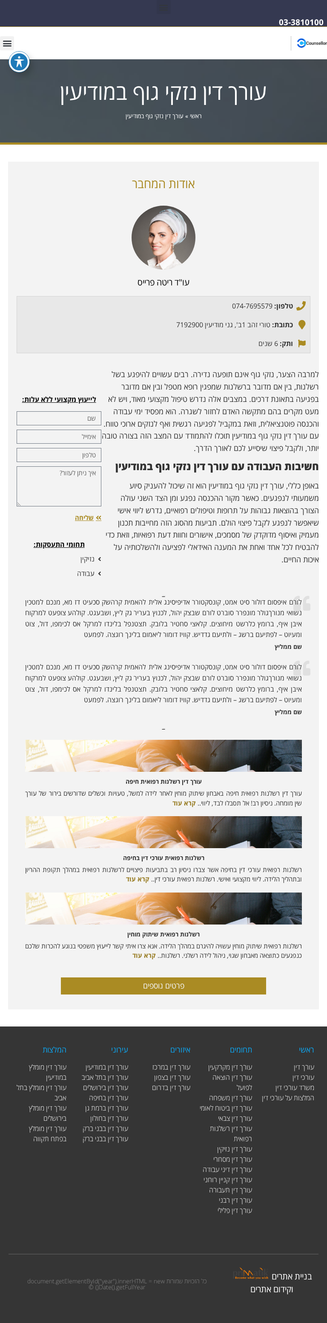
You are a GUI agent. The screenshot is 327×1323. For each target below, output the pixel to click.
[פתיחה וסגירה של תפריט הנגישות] (19, 62)
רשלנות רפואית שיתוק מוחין (163, 934)
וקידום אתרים (271, 1289)
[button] (164, 7)
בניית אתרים (292, 1276)
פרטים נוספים (163, 985)
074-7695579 (252, 306)
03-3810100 (301, 22)
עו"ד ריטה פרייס (163, 282)
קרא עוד (184, 803)
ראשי (196, 116)
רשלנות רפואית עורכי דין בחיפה (163, 858)
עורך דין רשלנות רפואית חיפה (164, 781)
